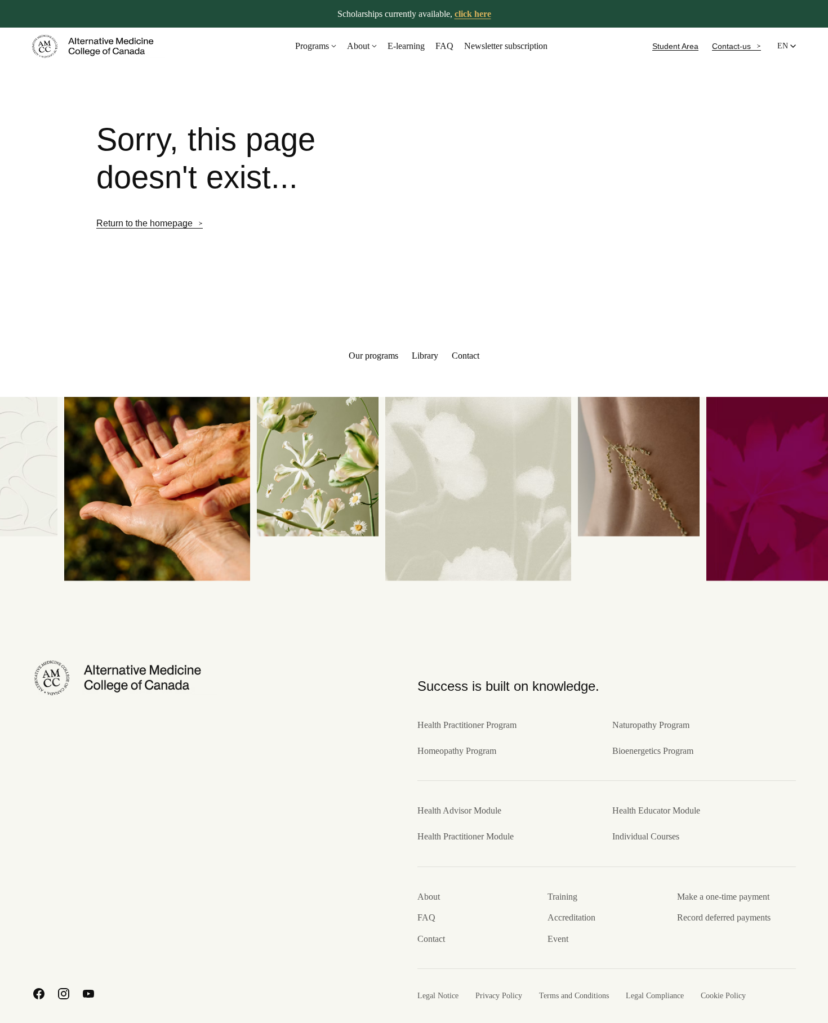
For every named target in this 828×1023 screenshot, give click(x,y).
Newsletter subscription (505, 46)
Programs (312, 46)
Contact (465, 355)
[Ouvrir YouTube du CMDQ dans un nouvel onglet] (88, 993)
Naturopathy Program (650, 725)
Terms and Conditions (574, 995)
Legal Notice (437, 995)
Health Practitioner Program (467, 725)
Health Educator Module (656, 810)
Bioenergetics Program (652, 751)
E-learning (406, 46)
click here (473, 14)
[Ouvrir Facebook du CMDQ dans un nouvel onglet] (39, 993)
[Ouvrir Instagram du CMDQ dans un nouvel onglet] (63, 993)
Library (425, 355)
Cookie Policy (723, 995)
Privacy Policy (498, 995)
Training (562, 896)
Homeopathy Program (456, 751)
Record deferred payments (724, 917)
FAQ (444, 46)
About (358, 46)
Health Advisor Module (459, 810)
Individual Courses (645, 836)
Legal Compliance (655, 995)
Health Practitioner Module (465, 836)
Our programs (373, 355)
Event (557, 939)
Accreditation (571, 917)
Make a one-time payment (723, 896)
